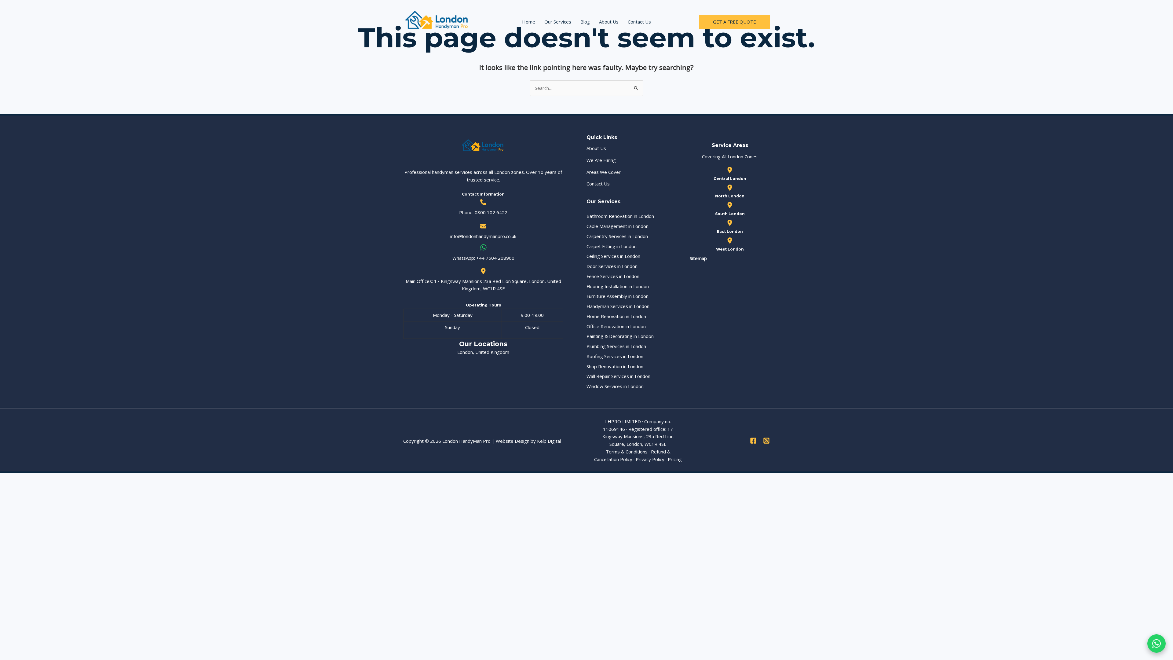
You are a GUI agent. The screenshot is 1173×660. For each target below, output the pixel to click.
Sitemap (698, 258)
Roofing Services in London (614, 356)
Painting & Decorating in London (620, 336)
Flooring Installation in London (617, 286)
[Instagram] (766, 440)
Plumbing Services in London (616, 346)
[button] (734, 22)
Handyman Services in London (617, 306)
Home (528, 22)
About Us (609, 22)
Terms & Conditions (627, 452)
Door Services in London (612, 266)
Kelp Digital (549, 441)
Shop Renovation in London (614, 366)
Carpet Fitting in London (611, 246)
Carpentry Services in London (617, 236)
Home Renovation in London (616, 316)
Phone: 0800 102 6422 (483, 212)
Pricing (675, 459)
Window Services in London (615, 386)
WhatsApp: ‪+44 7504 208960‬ (483, 258)
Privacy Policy (650, 459)
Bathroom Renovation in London (620, 216)
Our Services (557, 22)
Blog (585, 22)
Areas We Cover (603, 172)
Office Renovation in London (616, 326)
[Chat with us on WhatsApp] (1156, 643)
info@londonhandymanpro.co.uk (483, 236)
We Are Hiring (601, 160)
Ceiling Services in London (613, 256)
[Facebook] (753, 440)
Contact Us (639, 22)
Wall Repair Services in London (618, 376)
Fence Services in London (612, 276)
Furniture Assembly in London (617, 296)
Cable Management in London (617, 226)
